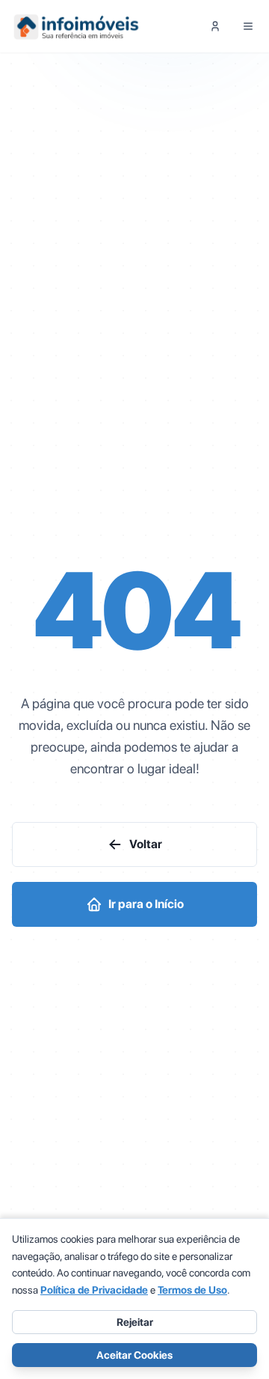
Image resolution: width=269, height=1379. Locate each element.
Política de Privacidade (94, 1290)
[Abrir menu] (248, 26)
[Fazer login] (215, 26)
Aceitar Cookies (134, 1355)
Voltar (145, 844)
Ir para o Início (146, 904)
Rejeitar (135, 1322)
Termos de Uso (192, 1290)
